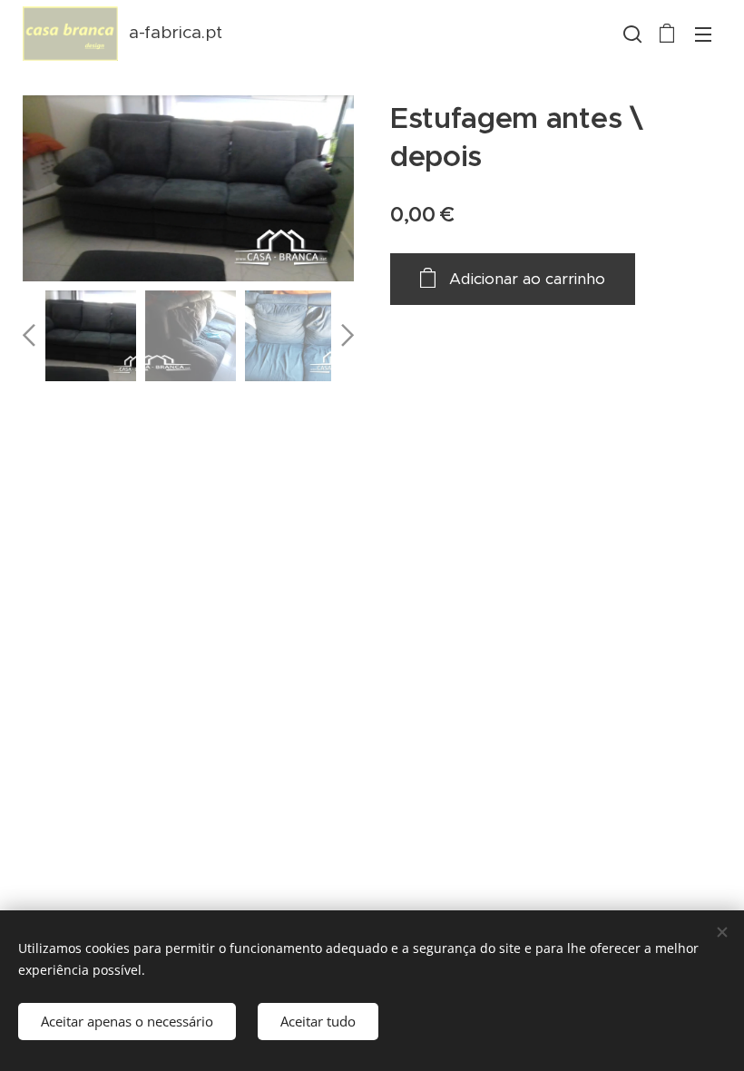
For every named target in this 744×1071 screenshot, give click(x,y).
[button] (630, 33)
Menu (703, 33)
